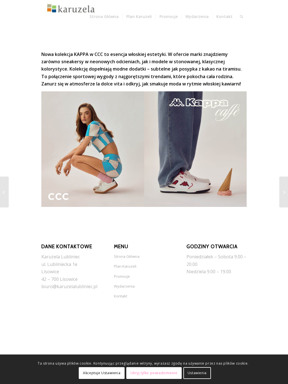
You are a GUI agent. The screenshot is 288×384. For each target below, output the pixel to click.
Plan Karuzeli (125, 266)
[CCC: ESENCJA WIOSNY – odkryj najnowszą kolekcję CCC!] (283, 192)
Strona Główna (127, 256)
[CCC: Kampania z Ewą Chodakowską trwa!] (4, 192)
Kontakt (120, 296)
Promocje (122, 276)
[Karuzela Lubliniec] (69, 16)
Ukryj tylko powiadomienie (153, 373)
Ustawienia (197, 373)
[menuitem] (104, 16)
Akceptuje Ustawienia (101, 373)
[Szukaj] (241, 16)
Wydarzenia (124, 286)
